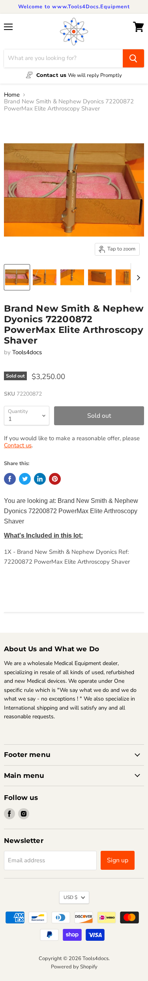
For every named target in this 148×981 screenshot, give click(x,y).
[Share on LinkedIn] (40, 479)
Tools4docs (27, 352)
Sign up (117, 860)
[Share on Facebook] (10, 479)
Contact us (18, 445)
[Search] (133, 58)
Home (12, 95)
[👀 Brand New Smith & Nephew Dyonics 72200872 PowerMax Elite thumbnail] (17, 277)
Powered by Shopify (74, 966)
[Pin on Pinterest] (55, 479)
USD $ (70, 897)
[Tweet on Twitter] (25, 479)
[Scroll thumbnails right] (137, 277)
